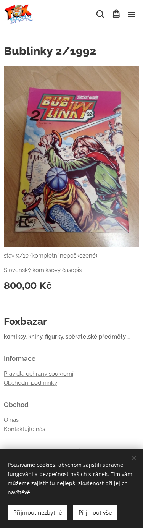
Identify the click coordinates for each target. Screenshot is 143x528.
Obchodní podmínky (30, 382)
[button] (100, 14)
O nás (11, 419)
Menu (131, 14)
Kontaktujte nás (24, 429)
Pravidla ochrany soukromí (38, 373)
